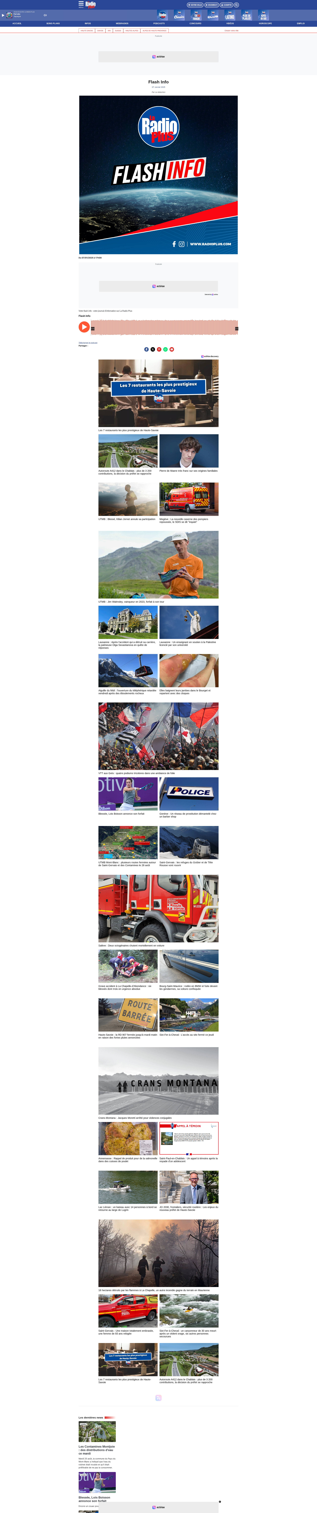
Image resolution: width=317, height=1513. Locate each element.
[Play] (3, 15)
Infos (88, 23)
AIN (109, 31)
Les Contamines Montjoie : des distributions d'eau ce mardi (97, 1450)
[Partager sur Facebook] (146, 350)
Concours (195, 23)
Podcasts (159, 23)
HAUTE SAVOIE (87, 31)
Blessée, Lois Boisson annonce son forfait (94, 1499)
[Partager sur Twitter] (152, 350)
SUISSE (118, 31)
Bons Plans (53, 23)
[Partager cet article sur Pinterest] (158, 350)
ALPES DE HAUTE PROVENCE (154, 31)
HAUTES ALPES (132, 31)
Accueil (17, 23)
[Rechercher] (236, 4)
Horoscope (265, 23)
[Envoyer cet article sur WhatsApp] (165, 350)
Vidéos (230, 23)
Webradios (122, 23)
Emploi (300, 23)
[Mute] (45, 15)
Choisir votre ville (231, 30)
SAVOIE (100, 31)
